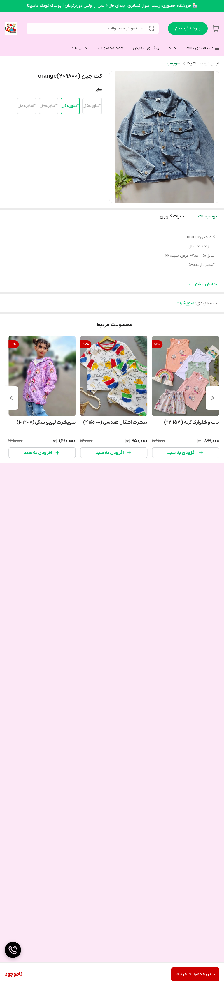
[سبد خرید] (215, 28)
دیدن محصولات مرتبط (195, 974)
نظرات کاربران (172, 216)
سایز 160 (70, 106)
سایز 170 (48, 106)
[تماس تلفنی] (13, 950)
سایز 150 (92, 106)
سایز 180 (27, 106)
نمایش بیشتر (205, 284)
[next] (11, 398)
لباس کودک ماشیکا (203, 63)
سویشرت (172, 63)
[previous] (213, 398)
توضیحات (207, 216)
